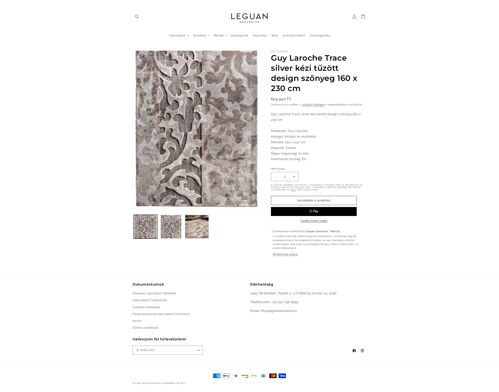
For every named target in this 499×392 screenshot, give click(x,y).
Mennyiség (278, 168)
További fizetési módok (313, 220)
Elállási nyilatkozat (146, 327)
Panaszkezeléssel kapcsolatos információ (161, 314)
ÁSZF (293, 190)
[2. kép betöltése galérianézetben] (171, 227)
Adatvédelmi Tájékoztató (150, 300)
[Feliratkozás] (198, 350)
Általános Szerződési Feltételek (154, 293)
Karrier (137, 320)
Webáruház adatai (285, 254)
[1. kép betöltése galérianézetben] (145, 227)
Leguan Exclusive (152, 383)
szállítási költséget (313, 104)
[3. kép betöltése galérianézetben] (197, 227)
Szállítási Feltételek (146, 307)
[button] (137, 16)
